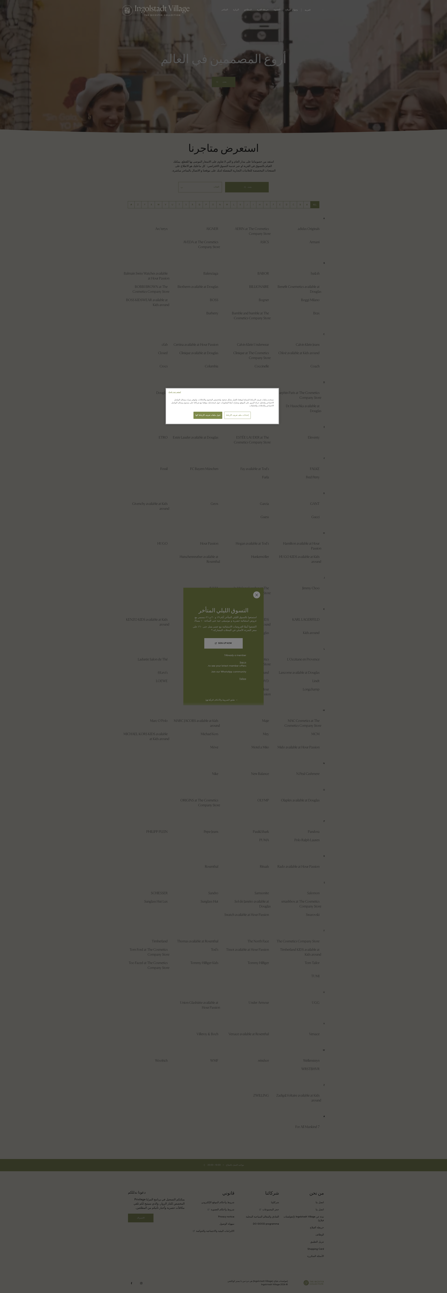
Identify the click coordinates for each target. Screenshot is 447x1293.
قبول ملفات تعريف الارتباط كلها (207, 415)
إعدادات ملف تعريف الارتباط (237, 415)
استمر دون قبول (174, 392)
